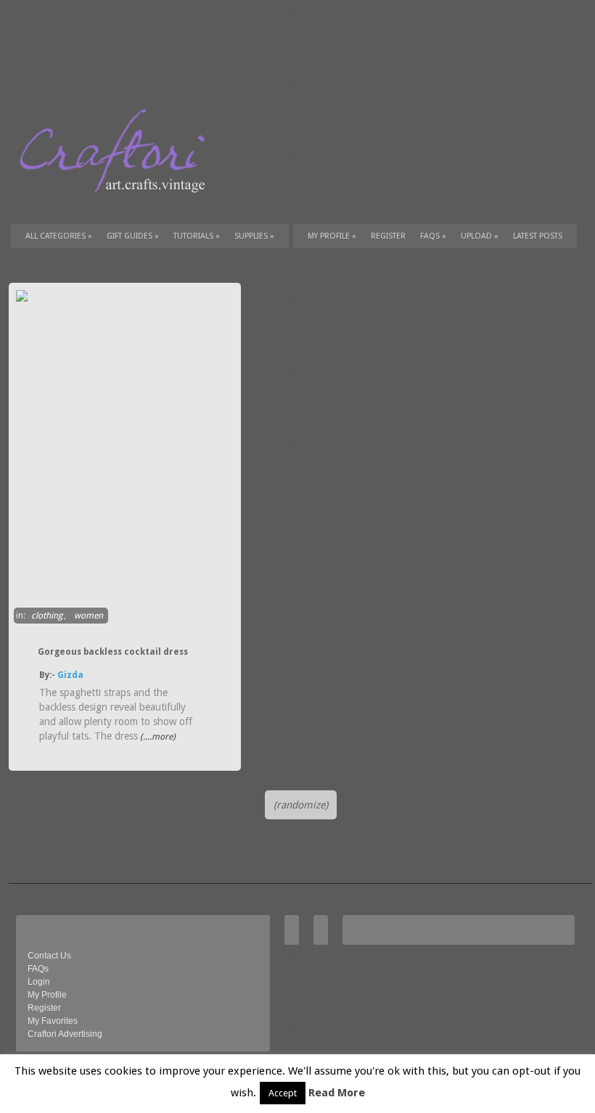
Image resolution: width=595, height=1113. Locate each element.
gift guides (133, 236)
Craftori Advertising (65, 1034)
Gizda (70, 675)
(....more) (157, 737)
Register (44, 1008)
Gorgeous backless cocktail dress (113, 652)
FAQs (433, 236)
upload (479, 236)
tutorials (196, 236)
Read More (336, 1092)
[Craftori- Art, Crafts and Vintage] (117, 206)
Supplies (254, 236)
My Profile (332, 236)
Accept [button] (282, 1093)
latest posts (537, 236)
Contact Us (49, 956)
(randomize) (301, 805)
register (388, 236)
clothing (46, 616)
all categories (58, 236)
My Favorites (53, 1021)
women (88, 616)
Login (39, 982)
